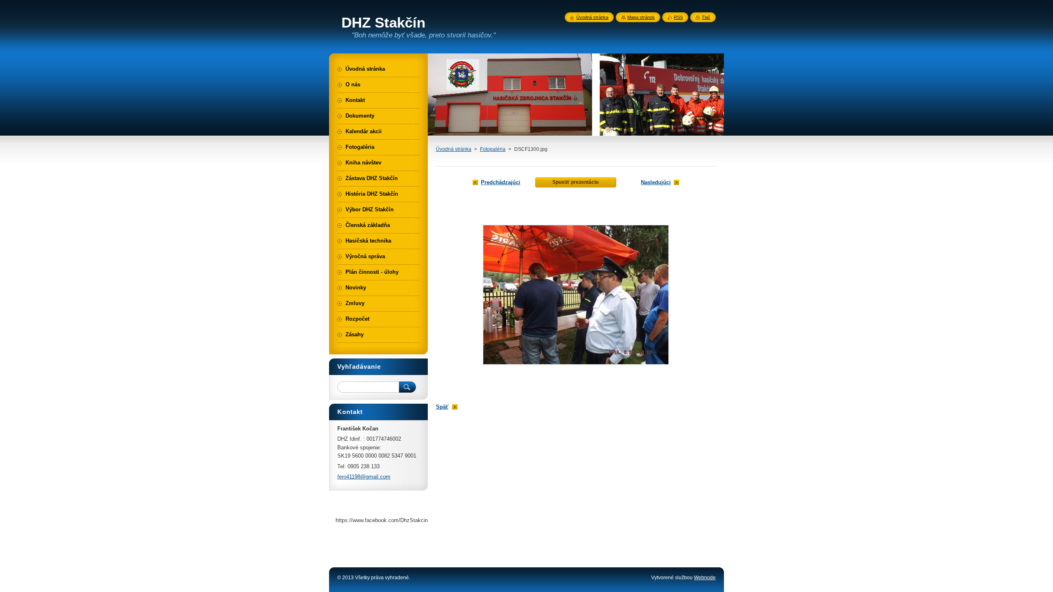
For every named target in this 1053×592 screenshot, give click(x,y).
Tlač (706, 17)
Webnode (705, 577)
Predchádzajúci (500, 182)
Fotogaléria (493, 149)
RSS (678, 17)
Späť (442, 407)
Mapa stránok (641, 17)
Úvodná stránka (453, 149)
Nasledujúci (656, 182)
